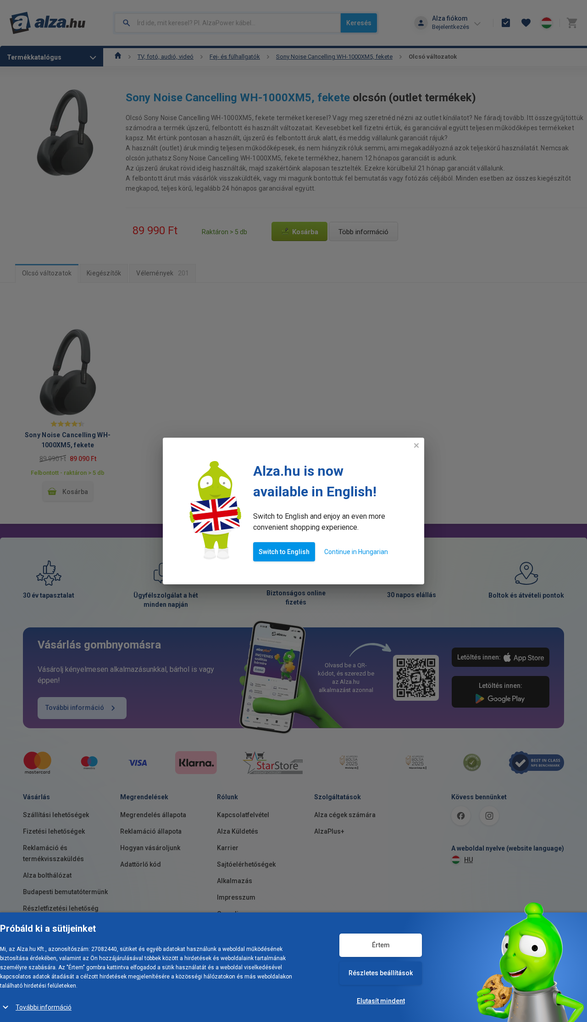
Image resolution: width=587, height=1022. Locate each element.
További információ (44, 1007)
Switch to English (284, 551)
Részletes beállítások (381, 973)
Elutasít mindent (381, 1001)
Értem (381, 945)
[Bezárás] (416, 445)
